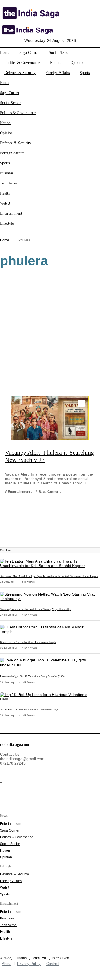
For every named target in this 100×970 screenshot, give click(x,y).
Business (6, 173)
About (6, 964)
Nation (55, 63)
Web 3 (5, 203)
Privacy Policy (29, 964)
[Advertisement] (50, 339)
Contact (52, 964)
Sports (85, 73)
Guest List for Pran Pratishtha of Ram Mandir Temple (28, 642)
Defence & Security (20, 73)
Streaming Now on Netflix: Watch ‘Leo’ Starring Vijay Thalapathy (35, 609)
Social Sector (59, 53)
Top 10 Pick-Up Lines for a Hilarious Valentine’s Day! (29, 709)
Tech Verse (8, 183)
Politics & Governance (22, 63)
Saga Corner (29, 53)
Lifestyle (7, 223)
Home (4, 53)
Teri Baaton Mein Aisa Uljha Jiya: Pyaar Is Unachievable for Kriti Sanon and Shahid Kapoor (49, 576)
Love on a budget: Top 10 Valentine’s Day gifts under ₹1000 (33, 676)
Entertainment (11, 213)
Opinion (77, 63)
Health (5, 193)
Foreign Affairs (58, 73)
